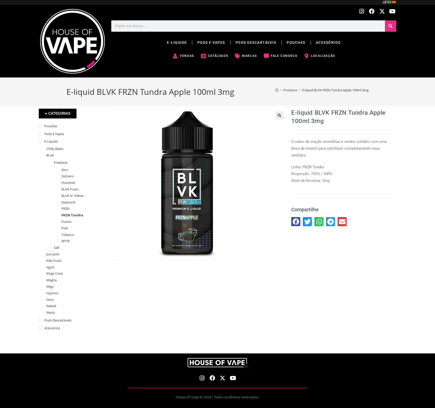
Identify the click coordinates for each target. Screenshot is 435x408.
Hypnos (52, 293)
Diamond (68, 202)
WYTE (65, 241)
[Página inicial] (276, 90)
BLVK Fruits (70, 189)
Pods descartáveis (57, 320)
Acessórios (52, 328)
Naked (51, 306)
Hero (50, 299)
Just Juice (52, 254)
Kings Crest (54, 273)
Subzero (67, 176)
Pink (64, 228)
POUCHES (296, 42)
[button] (58, 113)
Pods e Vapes (54, 134)
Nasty (50, 312)
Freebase (60, 162)
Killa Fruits (54, 260)
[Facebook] (372, 11)
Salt (56, 247)
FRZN (65, 208)
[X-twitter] (382, 11)
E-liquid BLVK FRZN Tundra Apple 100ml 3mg (335, 90)
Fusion (66, 221)
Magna (51, 280)
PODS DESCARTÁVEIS (256, 42)
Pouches (50, 126)
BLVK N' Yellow (72, 195)
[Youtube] (392, 11)
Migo (50, 286)
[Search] (390, 26)
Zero (64, 170)
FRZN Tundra (72, 215)
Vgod (50, 267)
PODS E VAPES (211, 42)
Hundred (68, 182)
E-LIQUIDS (177, 42)
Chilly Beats (54, 148)
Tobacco (67, 234)
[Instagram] (362, 11)
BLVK (50, 155)
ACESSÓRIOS (328, 42)
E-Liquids (51, 141)
